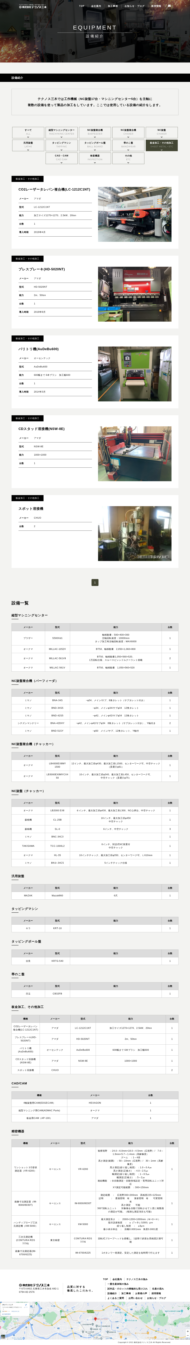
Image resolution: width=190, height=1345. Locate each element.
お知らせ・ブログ (135, 6)
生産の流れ (158, 1288)
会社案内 (96, 6)
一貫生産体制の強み (118, 1284)
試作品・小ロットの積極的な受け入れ (128, 1288)
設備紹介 (112, 1293)
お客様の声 (141, 1293)
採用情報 (156, 6)
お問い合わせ (136, 1298)
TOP (82, 6)
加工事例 (113, 6)
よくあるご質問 (116, 1298)
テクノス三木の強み (137, 1279)
